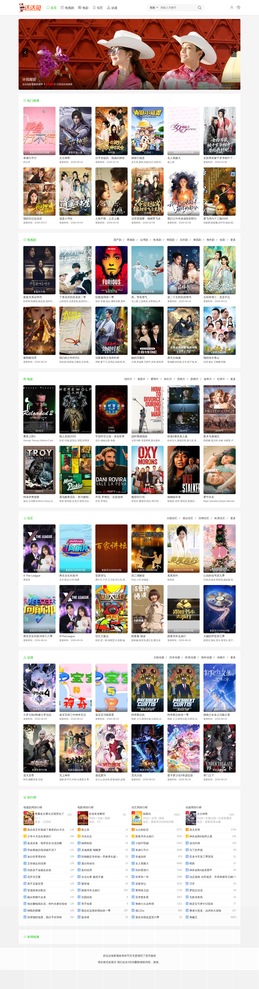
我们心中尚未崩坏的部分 (182, 218)
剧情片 (195, 378)
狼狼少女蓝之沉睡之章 (216, 714)
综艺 (99, 7)
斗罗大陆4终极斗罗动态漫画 (39, 714)
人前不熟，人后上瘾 (107, 218)
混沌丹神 (194, 843)
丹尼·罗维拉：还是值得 (109, 496)
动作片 (128, 378)
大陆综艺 (172, 518)
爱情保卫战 (142, 890)
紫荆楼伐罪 (30, 357)
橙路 (192, 863)
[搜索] (199, 8)
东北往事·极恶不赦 (92, 876)
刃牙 (192, 883)
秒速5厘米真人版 (177, 436)
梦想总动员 (196, 890)
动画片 (221, 657)
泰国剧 (197, 239)
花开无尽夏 (34, 876)
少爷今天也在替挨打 (39, 836)
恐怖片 (181, 378)
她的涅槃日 (138, 357)
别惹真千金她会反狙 (39, 870)
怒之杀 (85, 829)
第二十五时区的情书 (179, 297)
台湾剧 (144, 239)
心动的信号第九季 (214, 575)
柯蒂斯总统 (138, 714)
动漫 (114, 7)
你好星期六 (142, 870)
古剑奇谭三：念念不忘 (216, 297)
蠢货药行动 (138, 496)
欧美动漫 (190, 657)
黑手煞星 (86, 903)
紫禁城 (85, 883)
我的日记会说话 (32, 218)
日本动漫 (174, 657)
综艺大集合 (102, 636)
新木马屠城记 (211, 436)
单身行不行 (30, 157)
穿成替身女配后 (36, 890)
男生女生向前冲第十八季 (38, 636)
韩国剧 (171, 239)
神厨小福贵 (138, 157)
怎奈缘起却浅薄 (36, 863)
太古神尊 (64, 157)
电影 (85, 7)
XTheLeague (67, 636)
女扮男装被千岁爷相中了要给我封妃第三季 (219, 157)
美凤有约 (172, 575)
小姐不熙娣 (142, 843)
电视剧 (69, 7)
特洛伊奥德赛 (31, 496)
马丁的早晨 (196, 850)
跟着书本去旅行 (176, 636)
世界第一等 (142, 876)
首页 (53, 7)
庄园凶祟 (86, 897)
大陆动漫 (158, 657)
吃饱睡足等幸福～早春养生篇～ (100, 856)
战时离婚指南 (139, 436)
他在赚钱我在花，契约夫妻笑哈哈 (47, 903)
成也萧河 (100, 775)
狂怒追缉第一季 (104, 297)
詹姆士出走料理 (144, 903)
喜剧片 (141, 378)
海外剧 (210, 239)
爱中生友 (208, 496)
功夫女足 (86, 836)
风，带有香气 (139, 297)
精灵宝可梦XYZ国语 (201, 903)
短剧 (222, 239)
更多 (233, 239)
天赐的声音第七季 (214, 636)
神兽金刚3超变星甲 (200, 870)
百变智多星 (142, 897)
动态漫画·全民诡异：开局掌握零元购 (211, 876)
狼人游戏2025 (67, 436)
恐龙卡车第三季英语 (201, 856)
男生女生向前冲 (68, 575)
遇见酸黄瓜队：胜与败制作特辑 (75, 496)
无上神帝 (64, 775)
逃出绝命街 (88, 863)
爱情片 (155, 378)
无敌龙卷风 (196, 897)
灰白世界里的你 (36, 856)
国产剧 (118, 239)
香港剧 (131, 239)
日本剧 (184, 239)
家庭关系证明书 (32, 297)
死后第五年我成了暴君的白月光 (45, 829)
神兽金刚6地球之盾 (200, 836)
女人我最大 (174, 157)
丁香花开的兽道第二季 (72, 297)
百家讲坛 (100, 575)
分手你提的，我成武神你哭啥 (111, 157)
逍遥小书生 (66, 218)
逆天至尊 (28, 775)
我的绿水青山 (211, 357)
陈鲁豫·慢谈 (138, 636)
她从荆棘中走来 (36, 897)
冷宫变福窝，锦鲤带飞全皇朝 (147, 218)
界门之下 (208, 775)
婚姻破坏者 (174, 496)
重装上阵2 (29, 436)
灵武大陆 (136, 775)
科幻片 (168, 378)
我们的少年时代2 (69, 357)
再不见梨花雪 (35, 883)
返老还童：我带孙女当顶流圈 (44, 843)
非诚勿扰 (140, 856)
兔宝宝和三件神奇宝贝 (72, 714)
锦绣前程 (86, 843)
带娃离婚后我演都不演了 (42, 850)
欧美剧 (157, 239)
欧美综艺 (219, 518)
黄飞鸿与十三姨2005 (215, 218)
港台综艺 (188, 518)
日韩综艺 (204, 518)
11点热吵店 (142, 829)
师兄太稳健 (174, 357)
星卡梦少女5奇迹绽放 (180, 775)
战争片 (208, 378)
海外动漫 (206, 657)
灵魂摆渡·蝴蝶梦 (91, 850)
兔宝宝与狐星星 (104, 714)
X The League (31, 575)
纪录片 (221, 378)
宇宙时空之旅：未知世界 (110, 436)
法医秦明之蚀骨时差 (107, 357)
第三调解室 (138, 575)
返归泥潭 (86, 870)
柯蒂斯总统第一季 (178, 714)
